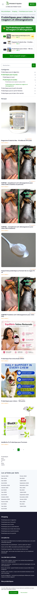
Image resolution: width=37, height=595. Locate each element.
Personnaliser (24, 592)
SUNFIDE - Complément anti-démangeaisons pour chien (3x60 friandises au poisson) (17, 183)
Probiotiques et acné (8, 77)
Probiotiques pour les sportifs (8, 533)
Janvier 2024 (4, 476)
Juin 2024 (4, 480)
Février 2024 (23, 476)
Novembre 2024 (5, 485)
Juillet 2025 (23, 492)
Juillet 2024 (23, 480)
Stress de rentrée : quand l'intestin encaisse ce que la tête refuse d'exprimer (17, 568)
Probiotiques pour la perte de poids (11, 88)
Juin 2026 (4, 506)
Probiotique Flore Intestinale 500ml (12, 358)
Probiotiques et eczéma (10, 80)
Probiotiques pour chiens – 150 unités (13, 401)
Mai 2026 (22, 504)
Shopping (14, 11)
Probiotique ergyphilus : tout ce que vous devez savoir (14, 549)
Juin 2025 (4, 492)
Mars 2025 (22, 487)
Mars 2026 (22, 501)
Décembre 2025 (5, 499)
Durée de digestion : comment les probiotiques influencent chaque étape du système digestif (17, 576)
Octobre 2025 (5, 497)
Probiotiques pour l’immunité (8, 522)
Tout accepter (13, 592)
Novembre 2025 (24, 497)
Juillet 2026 (23, 506)
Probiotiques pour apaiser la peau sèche (15, 81)
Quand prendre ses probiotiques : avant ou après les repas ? (16, 544)
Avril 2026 (4, 504)
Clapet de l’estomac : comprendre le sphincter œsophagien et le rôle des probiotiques (18, 565)
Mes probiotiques (5, 11)
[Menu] (3, 4)
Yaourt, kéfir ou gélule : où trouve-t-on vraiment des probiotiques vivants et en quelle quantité (17, 561)
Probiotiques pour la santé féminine (11, 91)
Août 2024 (4, 483)
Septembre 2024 (24, 483)
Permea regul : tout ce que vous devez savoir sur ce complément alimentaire (17, 552)
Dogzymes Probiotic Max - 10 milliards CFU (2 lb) (16, 140)
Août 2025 (4, 494)
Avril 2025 (4, 490)
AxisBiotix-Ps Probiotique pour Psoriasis (14, 442)
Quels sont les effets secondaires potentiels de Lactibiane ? (16, 546)
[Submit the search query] (34, 65)
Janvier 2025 (4, 487)
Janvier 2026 (23, 499)
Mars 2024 (4, 478)
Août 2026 (4, 508)
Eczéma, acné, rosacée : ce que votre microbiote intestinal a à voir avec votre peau (17, 572)
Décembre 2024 (24, 485)
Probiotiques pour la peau (26, 11)
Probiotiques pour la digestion (10, 72)
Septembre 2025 (24, 494)
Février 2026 (4, 501)
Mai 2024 (22, 478)
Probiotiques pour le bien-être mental (12, 93)
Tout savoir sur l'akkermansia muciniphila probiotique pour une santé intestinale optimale (18, 541)
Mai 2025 (22, 490)
